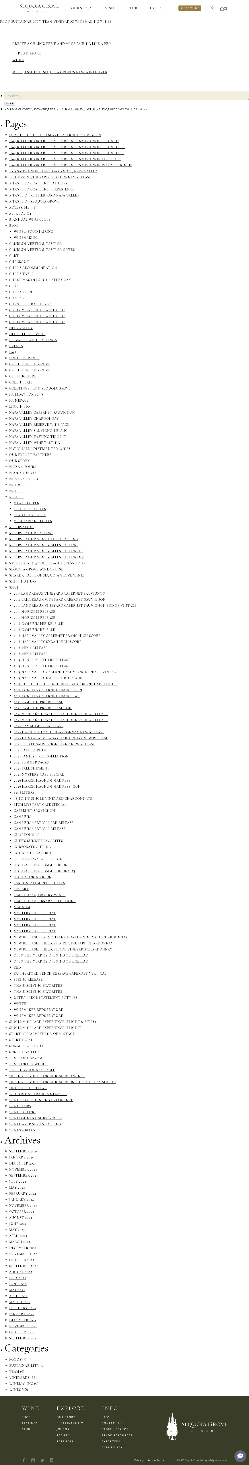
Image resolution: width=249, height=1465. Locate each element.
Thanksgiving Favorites (38, 985)
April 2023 (18, 1236)
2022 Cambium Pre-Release (38, 726)
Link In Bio (19, 406)
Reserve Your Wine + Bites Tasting (43, 545)
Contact (17, 298)
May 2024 (17, 1187)
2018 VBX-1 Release (31, 648)
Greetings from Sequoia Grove (40, 388)
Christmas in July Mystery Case (41, 280)
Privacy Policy (24, 479)
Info (110, 1408)
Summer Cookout (26, 1046)
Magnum (22, 907)
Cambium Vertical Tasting (35, 243)
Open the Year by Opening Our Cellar (51, 955)
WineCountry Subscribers (35, 1118)
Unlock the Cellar (28, 1088)
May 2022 (17, 1290)
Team (47, 21)
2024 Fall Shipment (32, 768)
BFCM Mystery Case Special (40, 804)
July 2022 (17, 1278)
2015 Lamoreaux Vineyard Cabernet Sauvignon (59, 593)
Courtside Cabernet (34, 853)
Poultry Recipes (30, 509)
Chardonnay (26, 835)
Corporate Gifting (32, 847)
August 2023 (20, 1218)
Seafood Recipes (30, 515)
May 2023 (17, 1230)
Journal (64, 1429)
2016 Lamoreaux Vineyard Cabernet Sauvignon (60, 599)
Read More (30, 53)
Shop (14, 587)
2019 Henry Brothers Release (42, 660)
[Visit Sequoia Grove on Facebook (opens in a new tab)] (24, 1460)
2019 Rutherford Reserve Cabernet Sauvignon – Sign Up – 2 (67, 147)
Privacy (139, 1460)
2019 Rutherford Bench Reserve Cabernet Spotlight (65, 684)
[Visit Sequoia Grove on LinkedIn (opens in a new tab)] (51, 1460)
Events (16, 346)
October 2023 (21, 1211)
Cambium (22, 816)
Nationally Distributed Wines (40, 449)
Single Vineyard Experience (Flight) (45, 1028)
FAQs (106, 1417)
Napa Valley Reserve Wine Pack (39, 424)
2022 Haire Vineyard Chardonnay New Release (59, 732)
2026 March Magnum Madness (42, 780)
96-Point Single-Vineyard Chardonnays (53, 798)
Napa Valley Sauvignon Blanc (38, 430)
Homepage (19, 400)
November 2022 (23, 1254)
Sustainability (26, 21)
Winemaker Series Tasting (35, 1124)
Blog (14, 225)
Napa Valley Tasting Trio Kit (38, 436)
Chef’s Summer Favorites (38, 841)
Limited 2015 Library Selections (45, 901)
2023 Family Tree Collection (41, 756)
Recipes (16, 497)
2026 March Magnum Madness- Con (47, 786)
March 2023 (19, 1242)
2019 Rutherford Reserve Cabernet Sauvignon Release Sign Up (70, 165)
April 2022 (18, 1296)
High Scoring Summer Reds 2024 (44, 871)
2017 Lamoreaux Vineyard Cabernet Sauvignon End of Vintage (75, 605)
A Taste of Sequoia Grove (34, 201)
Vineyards (64, 21)
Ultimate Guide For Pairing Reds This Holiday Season (62, 1082)
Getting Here (22, 376)
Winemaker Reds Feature (38, 1010)
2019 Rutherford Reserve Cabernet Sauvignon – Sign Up (64, 141)
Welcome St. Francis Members (38, 1094)
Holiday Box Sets (26, 394)
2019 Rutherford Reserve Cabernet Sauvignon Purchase (65, 159)
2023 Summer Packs (31, 762)
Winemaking (87, 21)
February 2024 (22, 1193)
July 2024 (17, 1181)
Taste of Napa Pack (27, 1058)
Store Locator (115, 1429)
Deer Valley (21, 328)
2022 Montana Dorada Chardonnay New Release (61, 738)
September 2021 (23, 1338)
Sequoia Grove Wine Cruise (36, 569)
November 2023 (23, 1205)
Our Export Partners (30, 455)
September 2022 (23, 1266)
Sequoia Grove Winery (78, 109)
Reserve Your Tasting (31, 533)
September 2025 (23, 1151)
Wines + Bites (22, 1130)
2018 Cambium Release (34, 630)
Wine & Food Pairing (33, 231)
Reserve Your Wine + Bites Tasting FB (46, 551)
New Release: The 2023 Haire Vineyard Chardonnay (63, 943)
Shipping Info (22, 581)
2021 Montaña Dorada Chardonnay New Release (61, 714)
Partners (65, 1441)
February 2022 (22, 1308)
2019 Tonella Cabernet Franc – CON (48, 690)
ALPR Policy (20, 213)
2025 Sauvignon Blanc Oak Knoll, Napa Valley (53, 171)
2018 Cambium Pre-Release (38, 623)
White (20, 1003)
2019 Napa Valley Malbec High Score (48, 678)
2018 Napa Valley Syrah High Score (47, 642)
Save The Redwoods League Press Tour (47, 563)
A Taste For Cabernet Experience (41, 189)
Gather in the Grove (29, 364)
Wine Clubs (20, 1106)
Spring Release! (29, 979)
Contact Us (112, 1423)
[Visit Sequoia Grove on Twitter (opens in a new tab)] (42, 1460)
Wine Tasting (22, 1112)
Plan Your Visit (24, 473)
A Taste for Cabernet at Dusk (38, 183)
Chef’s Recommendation (33, 268)
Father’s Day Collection (38, 859)
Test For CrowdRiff (28, 1064)
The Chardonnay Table (32, 1070)
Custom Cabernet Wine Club (37, 310)
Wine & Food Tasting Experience (41, 1100)
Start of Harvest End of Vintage (42, 1034)
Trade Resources (117, 1435)
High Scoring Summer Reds (40, 865)
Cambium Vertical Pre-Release (44, 823)
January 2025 (21, 1157)
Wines (106, 21)
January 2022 (21, 1314)
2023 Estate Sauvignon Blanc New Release (54, 744)
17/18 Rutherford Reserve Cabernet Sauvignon (55, 135)
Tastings (30, 1423)
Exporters (111, 1441)
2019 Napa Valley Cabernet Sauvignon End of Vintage (66, 672)
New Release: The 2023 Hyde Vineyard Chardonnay (63, 949)
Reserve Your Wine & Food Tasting (43, 539)
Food (5, 21)
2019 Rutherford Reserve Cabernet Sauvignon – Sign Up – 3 (66, 153)
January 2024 (21, 1199)
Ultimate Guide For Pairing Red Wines (47, 1076)
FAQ (12, 352)
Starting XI (20, 1040)
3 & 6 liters (24, 792)
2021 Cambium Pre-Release (38, 702)
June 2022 (18, 1284)
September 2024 (23, 1175)
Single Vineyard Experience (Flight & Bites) (52, 1022)
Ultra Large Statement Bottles (46, 997)
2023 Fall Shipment (31, 750)
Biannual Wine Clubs (30, 219)
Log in (212, 8)
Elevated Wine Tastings (33, 340)
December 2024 (22, 1163)
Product (18, 485)
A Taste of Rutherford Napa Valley (44, 195)
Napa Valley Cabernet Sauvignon (42, 412)
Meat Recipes (26, 503)
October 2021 (21, 1332)
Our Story (81, 8)
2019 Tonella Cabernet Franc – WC (47, 696)
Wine (31, 1408)
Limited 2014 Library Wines (39, 895)
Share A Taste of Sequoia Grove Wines (47, 575)
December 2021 (22, 1320)
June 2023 (17, 1224)
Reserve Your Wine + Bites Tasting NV (46, 557)
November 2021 (23, 1326)
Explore (158, 8)
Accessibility (22, 207)
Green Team (20, 382)
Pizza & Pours (22, 467)
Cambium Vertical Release (40, 829)
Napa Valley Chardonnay (34, 418)
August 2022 (20, 1272)
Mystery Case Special (35, 913)
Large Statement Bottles (39, 883)
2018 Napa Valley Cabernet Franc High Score (57, 636)
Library (21, 889)
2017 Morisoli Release (34, 611)
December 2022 (23, 1248)
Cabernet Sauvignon (34, 810)
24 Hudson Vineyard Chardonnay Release (50, 177)
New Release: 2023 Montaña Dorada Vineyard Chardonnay (71, 937)
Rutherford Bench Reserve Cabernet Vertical (60, 973)
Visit (110, 8)
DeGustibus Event (27, 334)
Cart (14, 256)
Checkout (19, 262)
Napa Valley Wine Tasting (34, 443)
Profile (16, 491)
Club (132, 8)
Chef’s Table (21, 274)
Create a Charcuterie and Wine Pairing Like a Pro (61, 44)
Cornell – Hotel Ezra (30, 304)
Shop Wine (189, 8)
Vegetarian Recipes (33, 521)
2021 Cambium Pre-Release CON (43, 708)
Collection (20, 292)
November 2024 (23, 1169)
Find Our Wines (24, 358)
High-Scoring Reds (32, 877)
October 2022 (21, 1260)
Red (17, 967)
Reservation (21, 527)
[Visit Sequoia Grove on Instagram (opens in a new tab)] (33, 1460)
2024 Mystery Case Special (39, 774)
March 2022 (19, 1302)
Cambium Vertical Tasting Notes (42, 250)
